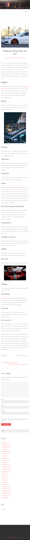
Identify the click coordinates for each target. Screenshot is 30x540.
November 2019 (6, 467)
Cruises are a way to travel (16, 189)
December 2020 (6, 445)
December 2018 (6, 491)
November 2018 (6, 493)
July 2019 (4, 476)
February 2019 (6, 486)
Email (2, 405)
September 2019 (6, 471)
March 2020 (5, 458)
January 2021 (5, 443)
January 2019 (5, 489)
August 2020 (5, 454)
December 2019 (6, 465)
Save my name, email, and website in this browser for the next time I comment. (15, 420)
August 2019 (5, 473)
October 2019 (6, 469)
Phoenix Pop (22, 58)
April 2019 (5, 482)
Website (2, 411)
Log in (4, 509)
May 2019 (5, 480)
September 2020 (6, 451)
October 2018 (6, 495)
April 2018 (5, 497)
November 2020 (6, 447)
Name (2, 399)
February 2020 (6, 460)
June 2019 (5, 478)
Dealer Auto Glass (6, 298)
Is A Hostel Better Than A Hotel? (9, 362)
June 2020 (5, 456)
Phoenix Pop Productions (14, 537)
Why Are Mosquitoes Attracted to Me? (19, 364)
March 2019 (5, 484)
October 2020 (6, 449)
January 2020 (5, 462)
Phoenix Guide (24, 355)
